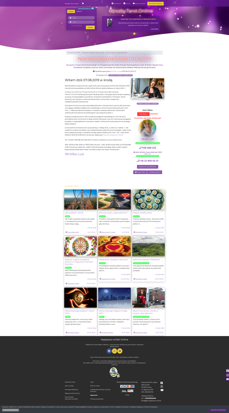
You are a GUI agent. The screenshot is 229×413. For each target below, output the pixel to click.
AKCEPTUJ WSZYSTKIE (218, 410)
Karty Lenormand (104, 357)
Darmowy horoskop (140, 3)
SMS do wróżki (95, 386)
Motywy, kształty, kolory (142, 213)
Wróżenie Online (70, 382)
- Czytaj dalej (154, 29)
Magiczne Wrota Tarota (72, 393)
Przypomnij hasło (76, 25)
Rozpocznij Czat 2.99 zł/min (147, 167)
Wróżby (112, 357)
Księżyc (68, 316)
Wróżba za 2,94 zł (154, 172)
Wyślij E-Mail (140, 172)
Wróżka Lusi (115, 71)
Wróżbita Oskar (141, 232)
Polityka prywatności (96, 399)
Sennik (67, 216)
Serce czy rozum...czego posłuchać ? (113, 213)
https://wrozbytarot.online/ (113, 135)
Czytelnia (127, 3)
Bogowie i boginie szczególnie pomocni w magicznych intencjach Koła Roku (79, 262)
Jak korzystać (117, 3)
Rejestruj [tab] (79, 11)
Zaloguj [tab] (71, 11)
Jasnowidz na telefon (71, 399)
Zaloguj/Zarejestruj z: (85, 8)
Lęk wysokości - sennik (74, 213)
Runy (92, 382)
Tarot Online (94, 357)
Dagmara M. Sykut (108, 232)
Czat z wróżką (69, 386)
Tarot (117, 357)
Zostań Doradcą (156, 3)
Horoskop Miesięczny (71, 389)
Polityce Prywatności (151, 407)
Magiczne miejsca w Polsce (141, 263)
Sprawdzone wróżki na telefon (129, 357)
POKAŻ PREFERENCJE (10, 410)
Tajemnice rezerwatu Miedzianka (146, 260)
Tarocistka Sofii (73, 232)
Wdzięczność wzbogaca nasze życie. (113, 260)
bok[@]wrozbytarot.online (151, 401)
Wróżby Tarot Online (72, 3)
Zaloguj (90, 27)
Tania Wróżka (69, 397)
